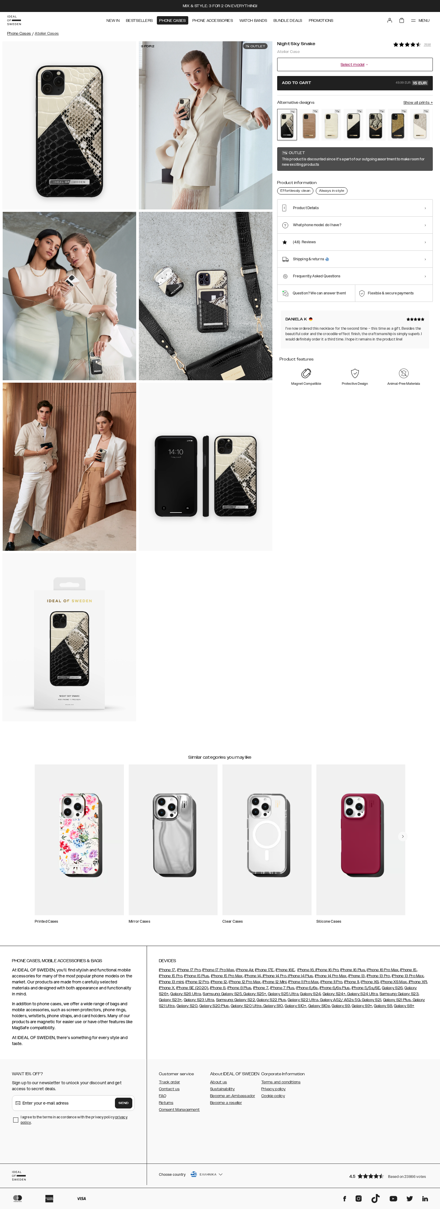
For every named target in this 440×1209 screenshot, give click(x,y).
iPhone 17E (264, 970)
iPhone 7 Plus (282, 988)
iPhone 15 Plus (196, 976)
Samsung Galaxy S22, (236, 1000)
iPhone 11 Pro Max (303, 982)
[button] (389, 1176)
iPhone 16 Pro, (326, 970)
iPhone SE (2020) (192, 988)
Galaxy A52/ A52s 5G (339, 1000)
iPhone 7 (260, 988)
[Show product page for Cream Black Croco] (353, 125)
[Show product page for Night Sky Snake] (287, 124)
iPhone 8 (217, 988)
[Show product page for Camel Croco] (309, 125)
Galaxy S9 (341, 1006)
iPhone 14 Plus (300, 976)
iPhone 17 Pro (189, 970)
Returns (166, 1103)
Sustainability (222, 1089)
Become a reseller (226, 1103)
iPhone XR (417, 982)
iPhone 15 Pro (170, 976)
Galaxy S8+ (404, 1006)
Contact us (169, 1089)
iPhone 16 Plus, (353, 970)
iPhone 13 (356, 976)
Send (124, 1103)
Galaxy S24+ (334, 994)
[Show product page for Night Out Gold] (398, 125)
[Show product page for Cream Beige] (331, 125)
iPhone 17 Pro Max (218, 970)
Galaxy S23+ (170, 1000)
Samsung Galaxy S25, (222, 994)
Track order (169, 1082)
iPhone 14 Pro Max (331, 976)
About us (218, 1082)
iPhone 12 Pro (197, 982)
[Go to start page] (14, 20)
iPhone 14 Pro (274, 976)
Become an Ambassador (232, 1096)
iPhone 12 (219, 982)
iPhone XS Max (393, 982)
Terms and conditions (281, 1082)
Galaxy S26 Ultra (185, 994)
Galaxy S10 (273, 1006)
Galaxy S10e (319, 1006)
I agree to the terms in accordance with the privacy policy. (74, 1119)
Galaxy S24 (310, 994)
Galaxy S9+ (362, 1006)
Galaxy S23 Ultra (199, 1000)
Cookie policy (273, 1096)
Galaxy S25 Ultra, (283, 994)
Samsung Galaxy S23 (399, 994)
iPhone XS (370, 982)
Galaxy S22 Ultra (303, 1000)
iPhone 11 (351, 982)
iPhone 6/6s (307, 988)
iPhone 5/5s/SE (366, 988)
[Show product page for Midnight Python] (376, 125)
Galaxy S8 (383, 1006)
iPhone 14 (253, 976)
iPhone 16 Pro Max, (383, 970)
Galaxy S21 (371, 1000)
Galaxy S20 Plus (214, 1006)
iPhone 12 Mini (274, 982)
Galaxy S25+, (254, 994)
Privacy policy (273, 1089)
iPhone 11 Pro (331, 982)
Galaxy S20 (187, 1006)
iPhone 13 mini (171, 982)
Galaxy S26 (392, 988)
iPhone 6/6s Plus (335, 988)
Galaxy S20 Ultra (246, 1006)
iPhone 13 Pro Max (408, 976)
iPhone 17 (167, 970)
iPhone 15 (408, 970)
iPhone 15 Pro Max (227, 976)
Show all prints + (418, 103)
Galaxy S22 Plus (271, 1000)
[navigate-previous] (403, 836)
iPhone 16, (305, 970)
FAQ (162, 1096)
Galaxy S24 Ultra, (362, 994)
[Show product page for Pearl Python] (420, 125)
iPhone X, (167, 988)
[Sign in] (390, 20)
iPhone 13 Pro (378, 976)
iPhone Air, (245, 970)
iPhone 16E (285, 970)
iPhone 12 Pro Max (244, 982)
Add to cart (354, 83)
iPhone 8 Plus (239, 988)
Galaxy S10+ (295, 1006)
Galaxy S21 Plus (397, 1000)
